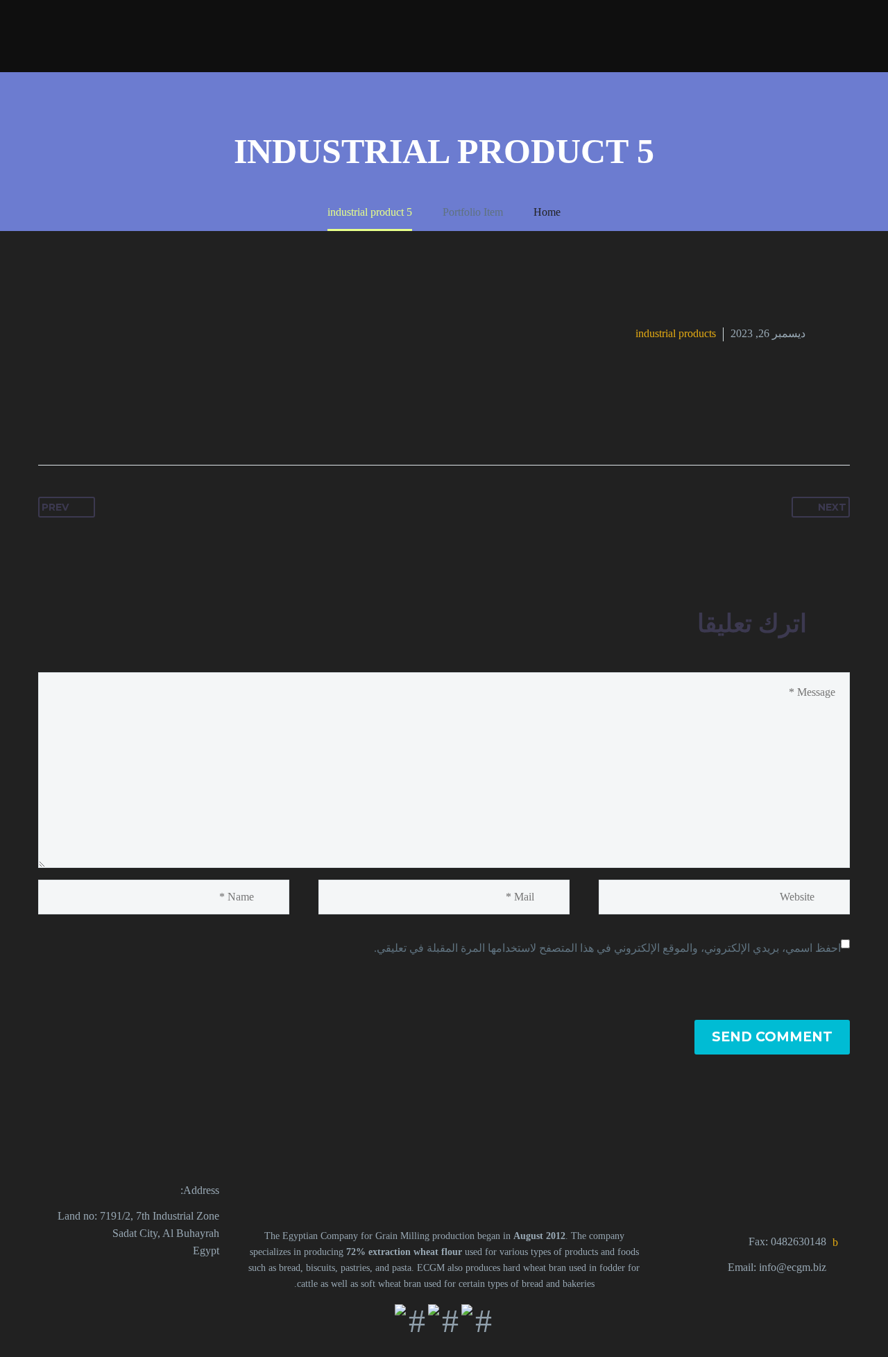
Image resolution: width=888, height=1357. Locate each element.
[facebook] (211, 1280)
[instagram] (150, 1280)
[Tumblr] (102, 421)
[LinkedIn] (76, 421)
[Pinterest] (129, 421)
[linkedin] (180, 1280)
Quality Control (316, 35)
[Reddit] (50, 421)
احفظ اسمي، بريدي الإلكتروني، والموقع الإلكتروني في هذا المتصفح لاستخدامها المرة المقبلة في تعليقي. (607, 948)
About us (752, 35)
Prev (55, 507)
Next (832, 507)
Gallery (684, 35)
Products (824, 35)
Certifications (217, 35)
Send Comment (772, 1037)
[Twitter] (155, 421)
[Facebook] (181, 421)
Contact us (130, 35)
